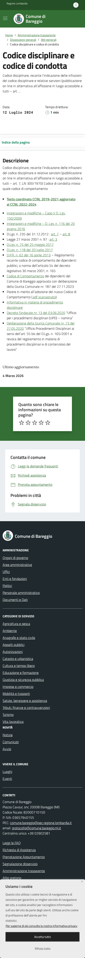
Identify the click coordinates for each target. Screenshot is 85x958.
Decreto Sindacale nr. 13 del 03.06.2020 (36, 312)
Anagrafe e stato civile (19, 637)
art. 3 (53, 239)
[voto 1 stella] (21, 422)
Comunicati (11, 742)
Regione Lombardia (17, 3)
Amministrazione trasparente (24, 870)
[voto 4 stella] (41, 422)
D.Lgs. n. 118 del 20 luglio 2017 (30, 249)
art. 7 (55, 234)
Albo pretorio (12, 877)
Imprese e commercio (18, 686)
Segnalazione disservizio (20, 863)
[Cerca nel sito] (73, 19)
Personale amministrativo (21, 592)
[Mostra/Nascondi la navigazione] (5, 18)
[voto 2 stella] (28, 422)
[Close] (82, 881)
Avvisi (7, 748)
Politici (7, 585)
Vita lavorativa (13, 721)
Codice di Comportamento (25, 276)
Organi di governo (15, 557)
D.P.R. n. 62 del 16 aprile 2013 (29, 255)
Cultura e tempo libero (19, 665)
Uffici (6, 571)
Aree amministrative (17, 564)
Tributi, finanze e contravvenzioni (26, 707)
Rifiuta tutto (42, 948)
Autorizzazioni (13, 651)
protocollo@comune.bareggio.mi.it (36, 828)
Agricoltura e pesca (16, 623)
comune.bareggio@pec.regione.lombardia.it (41, 822)
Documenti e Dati (15, 599)
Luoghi (7, 771)
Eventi (7, 778)
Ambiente (10, 630)
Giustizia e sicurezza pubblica (23, 679)
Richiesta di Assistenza (19, 849)
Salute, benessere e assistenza (25, 700)
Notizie (8, 735)
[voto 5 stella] (47, 422)
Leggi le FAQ (12, 842)
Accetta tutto (42, 936)
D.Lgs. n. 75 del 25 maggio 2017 (30, 244)
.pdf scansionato (44, 297)
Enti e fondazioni (15, 578)
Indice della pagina (16, 142)
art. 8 (66, 234)
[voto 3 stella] (34, 422)
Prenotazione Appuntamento (24, 856)
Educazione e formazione (21, 672)
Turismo (8, 714)
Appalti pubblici (13, 644)
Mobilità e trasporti (16, 693)
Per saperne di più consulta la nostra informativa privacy (41, 925)
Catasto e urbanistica (18, 658)
